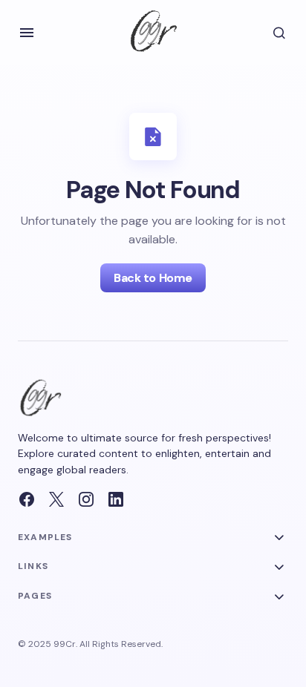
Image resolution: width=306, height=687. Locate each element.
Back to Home (153, 278)
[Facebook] (27, 499)
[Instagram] (86, 499)
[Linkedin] (116, 499)
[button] (27, 33)
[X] (56, 499)
